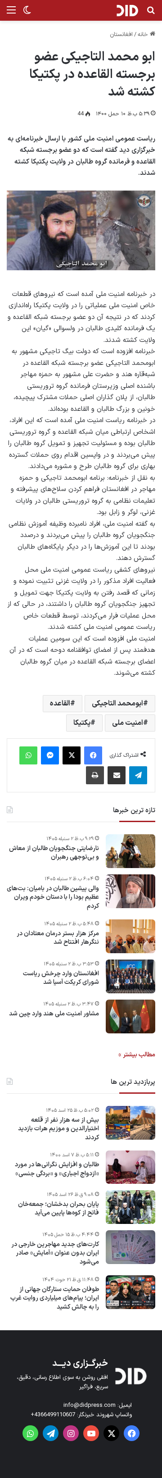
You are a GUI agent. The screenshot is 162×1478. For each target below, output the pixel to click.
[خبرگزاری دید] (127, 10)
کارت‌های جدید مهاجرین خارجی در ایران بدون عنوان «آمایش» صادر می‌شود (55, 1253)
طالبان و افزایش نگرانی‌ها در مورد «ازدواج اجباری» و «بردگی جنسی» (57, 1169)
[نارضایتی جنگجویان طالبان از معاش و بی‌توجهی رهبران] (130, 851)
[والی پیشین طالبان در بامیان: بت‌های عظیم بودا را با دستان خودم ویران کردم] (130, 891)
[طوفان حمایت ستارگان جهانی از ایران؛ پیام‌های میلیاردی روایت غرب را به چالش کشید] (130, 1292)
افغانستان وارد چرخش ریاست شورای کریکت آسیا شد (61, 978)
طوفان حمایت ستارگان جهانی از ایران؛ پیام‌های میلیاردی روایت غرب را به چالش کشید (54, 1298)
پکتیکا (81, 723)
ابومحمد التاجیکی (117, 703)
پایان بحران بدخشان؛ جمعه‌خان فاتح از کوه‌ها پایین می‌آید (58, 1209)
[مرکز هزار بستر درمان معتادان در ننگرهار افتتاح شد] (130, 936)
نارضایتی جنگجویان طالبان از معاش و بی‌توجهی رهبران (54, 853)
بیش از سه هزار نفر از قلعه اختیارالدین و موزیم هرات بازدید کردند (58, 1129)
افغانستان (121, 34)
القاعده (60, 703)
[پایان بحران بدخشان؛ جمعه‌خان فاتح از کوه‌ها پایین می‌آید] (130, 1207)
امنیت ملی (127, 723)
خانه (144, 34)
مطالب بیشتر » (136, 1055)
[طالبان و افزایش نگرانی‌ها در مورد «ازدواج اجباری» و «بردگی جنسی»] (130, 1167)
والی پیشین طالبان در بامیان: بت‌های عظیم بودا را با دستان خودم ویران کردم (53, 897)
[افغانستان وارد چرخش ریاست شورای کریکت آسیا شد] (130, 976)
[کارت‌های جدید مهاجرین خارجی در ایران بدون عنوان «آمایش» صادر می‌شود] (130, 1247)
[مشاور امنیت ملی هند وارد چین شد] (130, 1016)
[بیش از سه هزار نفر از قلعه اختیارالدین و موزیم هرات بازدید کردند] (130, 1123)
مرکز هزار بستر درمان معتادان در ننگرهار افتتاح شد (58, 938)
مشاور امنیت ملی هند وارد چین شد (54, 1014)
